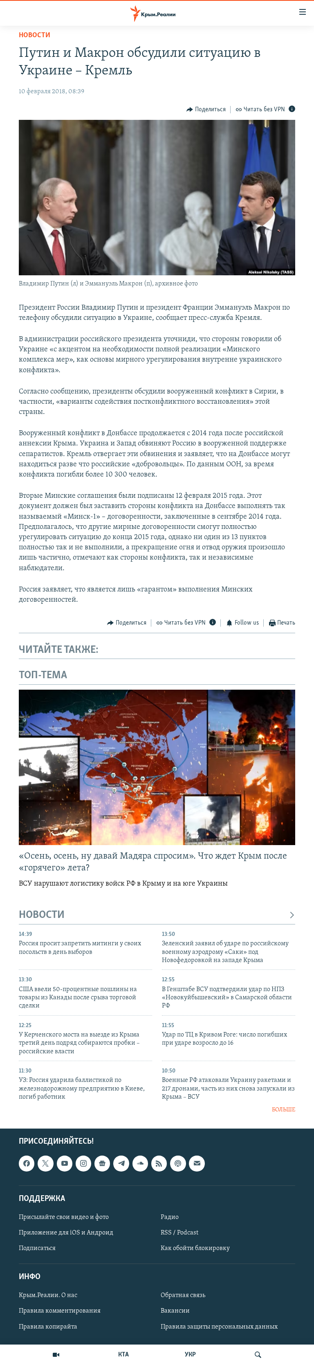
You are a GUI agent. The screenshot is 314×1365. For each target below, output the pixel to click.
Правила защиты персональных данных (219, 1326)
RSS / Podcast (179, 1233)
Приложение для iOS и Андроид (66, 1233)
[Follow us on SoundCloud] (140, 1163)
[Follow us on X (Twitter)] (45, 1163)
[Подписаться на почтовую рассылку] (196, 1163)
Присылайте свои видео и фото (64, 1217)
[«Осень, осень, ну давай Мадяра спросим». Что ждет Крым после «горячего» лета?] (157, 767)
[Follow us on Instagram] (83, 1163)
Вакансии (175, 1311)
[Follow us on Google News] (102, 1163)
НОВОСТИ (42, 915)
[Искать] (258, 1355)
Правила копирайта (48, 1326)
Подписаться (37, 1248)
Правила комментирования (60, 1311)
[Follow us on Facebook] (26, 1163)
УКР (190, 1355)
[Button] (206, 109)
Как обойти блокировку (195, 1248)
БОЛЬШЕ (283, 1110)
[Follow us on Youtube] (64, 1163)
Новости (34, 35)
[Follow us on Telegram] (121, 1163)
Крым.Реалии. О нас (48, 1295)
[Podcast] (178, 1163)
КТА (123, 1355)
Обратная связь (183, 1295)
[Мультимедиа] (56, 1355)
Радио (170, 1217)
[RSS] (159, 1163)
